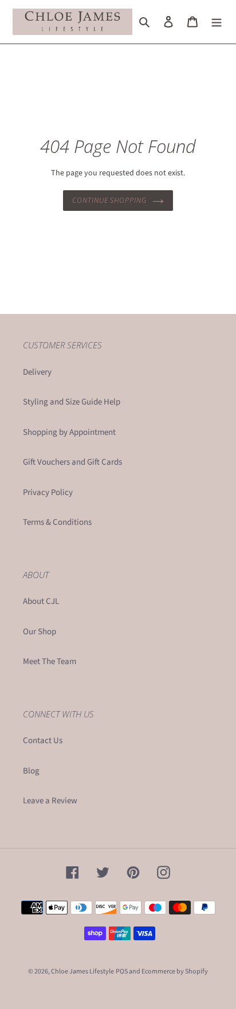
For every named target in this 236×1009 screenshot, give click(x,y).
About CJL (41, 601)
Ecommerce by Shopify (174, 971)
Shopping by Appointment (69, 432)
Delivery (37, 372)
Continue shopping (109, 200)
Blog (31, 771)
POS (122, 971)
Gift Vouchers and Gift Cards (72, 462)
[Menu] (216, 22)
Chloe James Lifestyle (82, 971)
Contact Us (42, 741)
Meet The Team (49, 661)
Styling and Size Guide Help (71, 402)
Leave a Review (50, 801)
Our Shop (39, 632)
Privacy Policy (48, 492)
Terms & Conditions (57, 522)
